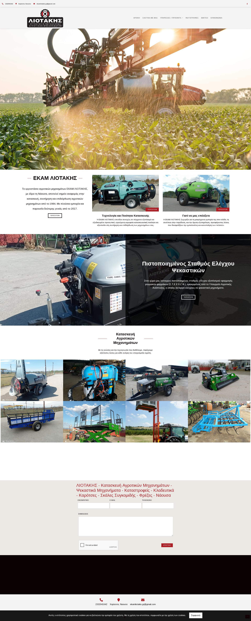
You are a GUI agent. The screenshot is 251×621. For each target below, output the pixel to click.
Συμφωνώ (195, 615)
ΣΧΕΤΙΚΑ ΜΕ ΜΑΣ (150, 18)
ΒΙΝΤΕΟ (204, 18)
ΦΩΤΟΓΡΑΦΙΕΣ (192, 18)
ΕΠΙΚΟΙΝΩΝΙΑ (216, 18)
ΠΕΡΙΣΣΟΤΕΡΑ (55, 215)
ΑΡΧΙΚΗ (136, 18)
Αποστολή (167, 545)
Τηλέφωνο (147, 500)
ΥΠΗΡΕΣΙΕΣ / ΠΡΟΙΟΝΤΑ (171, 18)
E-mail (112, 500)
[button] (19, 99)
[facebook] (247, 4)
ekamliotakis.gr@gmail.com (46, 4)
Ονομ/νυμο (83, 500)
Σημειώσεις (83, 514)
